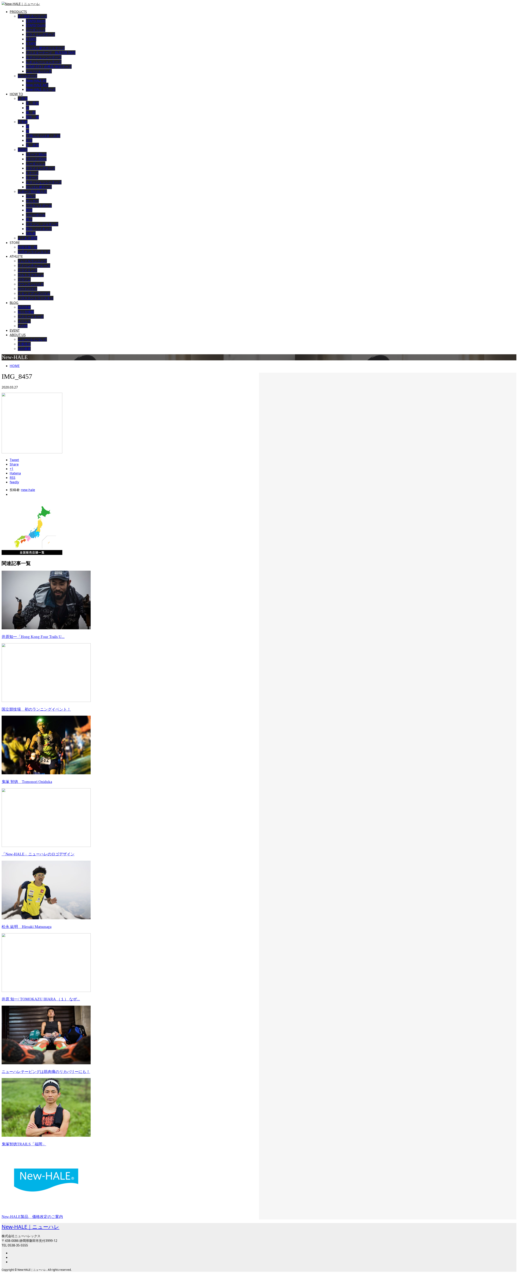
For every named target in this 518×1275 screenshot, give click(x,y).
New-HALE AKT (37, 85)
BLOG (14, 302)
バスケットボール (39, 205)
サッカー (32, 201)
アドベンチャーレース (34, 265)
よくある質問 (27, 238)
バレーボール (35, 215)
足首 (29, 140)
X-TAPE (31, 43)
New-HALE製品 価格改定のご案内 (32, 1217)
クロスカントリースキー (35, 298)
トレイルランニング (32, 261)
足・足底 (32, 145)
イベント (24, 321)
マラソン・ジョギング (42, 224)
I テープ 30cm (36, 154)
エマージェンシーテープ (44, 57)
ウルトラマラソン (31, 275)
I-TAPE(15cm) (36, 25)
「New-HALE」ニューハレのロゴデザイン (38, 854)
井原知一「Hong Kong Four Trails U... (33, 637)
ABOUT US (18, 335)
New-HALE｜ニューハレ (30, 1226)
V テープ (32, 173)
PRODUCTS (18, 12)
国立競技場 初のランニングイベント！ (36, 709)
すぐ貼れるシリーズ (32, 16)
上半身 (23, 98)
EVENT (15, 330)
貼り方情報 (26, 312)
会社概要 (24, 348)
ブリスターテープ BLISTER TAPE (50, 52)
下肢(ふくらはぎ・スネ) (43, 135)
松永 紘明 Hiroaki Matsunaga (26, 927)
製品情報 (24, 307)
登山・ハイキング (39, 228)
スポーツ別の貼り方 (32, 191)
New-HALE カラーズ (40, 89)
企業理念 (24, 344)
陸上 (29, 219)
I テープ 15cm (36, 159)
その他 (23, 326)
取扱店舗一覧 (27, 247)
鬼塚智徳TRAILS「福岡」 (24, 1144)
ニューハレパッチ (39, 71)
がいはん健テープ (39, 187)
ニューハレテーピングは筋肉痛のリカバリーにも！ (46, 1072)
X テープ (32, 177)
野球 (29, 210)
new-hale (28, 490)
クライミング (27, 270)
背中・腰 (32, 117)
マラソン (24, 279)
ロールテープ (27, 76)
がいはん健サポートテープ (45, 48)
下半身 (23, 122)
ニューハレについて (32, 339)
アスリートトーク (31, 316)
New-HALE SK (36, 80)
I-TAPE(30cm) (36, 21)
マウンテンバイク (31, 284)
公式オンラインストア (34, 252)
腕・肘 (31, 112)
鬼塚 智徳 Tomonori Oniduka (27, 782)
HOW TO (16, 94)
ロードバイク (27, 289)
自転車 (31, 233)
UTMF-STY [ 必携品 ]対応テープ (49, 66)
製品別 (23, 149)
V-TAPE (31, 39)
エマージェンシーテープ (44, 182)
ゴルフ (31, 196)
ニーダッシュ (35, 30)
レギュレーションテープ (44, 62)
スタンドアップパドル (34, 293)
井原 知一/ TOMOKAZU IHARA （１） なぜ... (41, 999)
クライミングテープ (40, 34)
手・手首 (32, 103)
